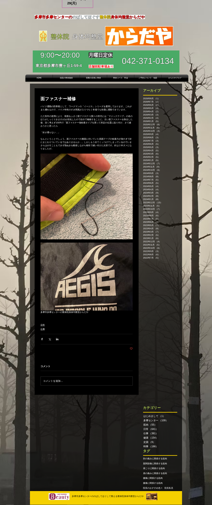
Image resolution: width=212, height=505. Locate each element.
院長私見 (169, 488)
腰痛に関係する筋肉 (153, 478)
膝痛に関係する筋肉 (153, 483)
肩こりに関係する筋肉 (154, 468)
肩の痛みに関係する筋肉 (155, 473)
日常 (43, 325)
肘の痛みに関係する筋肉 (155, 458)
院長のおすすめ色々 (153, 488)
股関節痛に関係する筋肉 (155, 463)
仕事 (43, 329)
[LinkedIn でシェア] (57, 339)
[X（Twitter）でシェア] (49, 339)
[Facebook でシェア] (42, 339)
